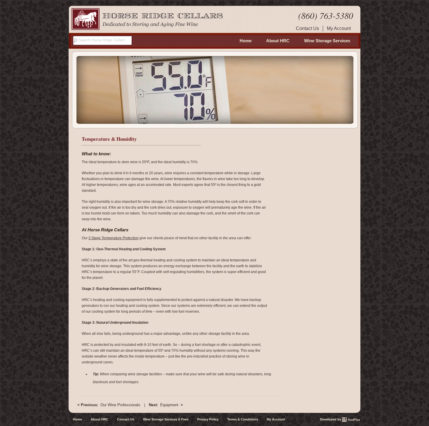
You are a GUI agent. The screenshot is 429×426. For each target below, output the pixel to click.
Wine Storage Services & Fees (166, 419)
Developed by (331, 419)
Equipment (166, 405)
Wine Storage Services (327, 40)
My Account (339, 28)
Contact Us (307, 28)
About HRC (278, 40)
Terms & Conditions (242, 419)
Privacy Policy (208, 419)
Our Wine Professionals (108, 405)
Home (246, 40)
